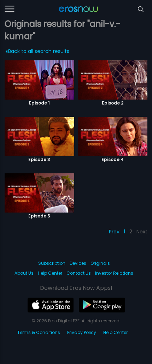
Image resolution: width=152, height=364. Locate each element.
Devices (78, 263)
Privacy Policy (81, 332)
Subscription (51, 263)
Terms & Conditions (38, 332)
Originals (100, 263)
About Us (24, 273)
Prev (114, 231)
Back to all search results (38, 51)
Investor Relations (114, 273)
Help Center (50, 273)
